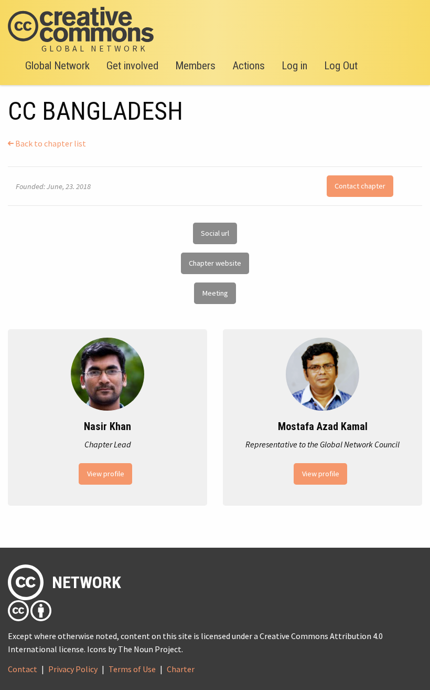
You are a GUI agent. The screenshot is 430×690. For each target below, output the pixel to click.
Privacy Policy (73, 669)
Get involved (132, 65)
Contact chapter (360, 186)
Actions (248, 65)
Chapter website (215, 263)
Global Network (57, 65)
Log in (294, 65)
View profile (105, 473)
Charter (181, 669)
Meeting (215, 293)
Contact (22, 669)
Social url (215, 233)
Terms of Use (132, 669)
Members (195, 65)
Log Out (341, 65)
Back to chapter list (50, 143)
